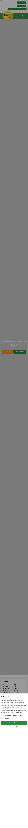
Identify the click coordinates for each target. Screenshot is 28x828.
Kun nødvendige (14, 726)
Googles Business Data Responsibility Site (12, 710)
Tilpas (20, 715)
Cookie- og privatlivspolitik (10, 715)
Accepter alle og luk (14, 722)
